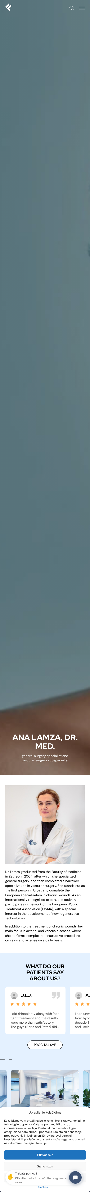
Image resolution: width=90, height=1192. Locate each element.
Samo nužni (45, 1166)
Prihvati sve (45, 1155)
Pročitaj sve (45, 1045)
